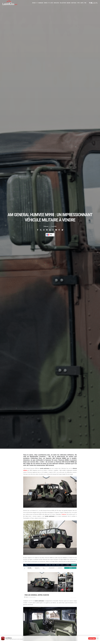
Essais (34, 2)
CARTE (82, 2)
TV (49, 2)
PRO (85, 2)
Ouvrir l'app (92, 638)
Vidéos (46, 2)
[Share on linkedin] (49, 229)
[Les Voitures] (10, 3)
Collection (63, 2)
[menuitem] (34, 3)
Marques (40, 2)
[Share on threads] (43, 229)
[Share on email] (62, 229)
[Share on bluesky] (56, 229)
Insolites (56, 2)
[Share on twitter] (40, 229)
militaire (25, 470)
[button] (89, 3)
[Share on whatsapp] (53, 229)
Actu (51, 2)
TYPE (78, 2)
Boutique (73, 2)
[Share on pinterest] (46, 229)
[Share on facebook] (37, 229)
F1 (37, 2)
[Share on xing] (59, 229)
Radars (68, 2)
